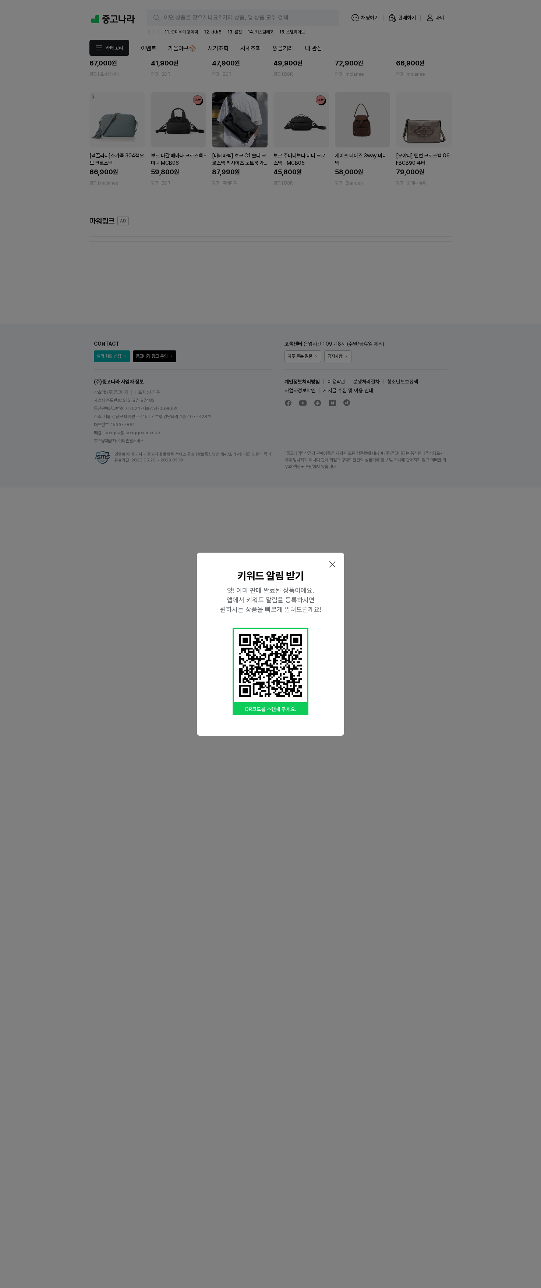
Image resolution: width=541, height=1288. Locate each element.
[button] (332, 564)
